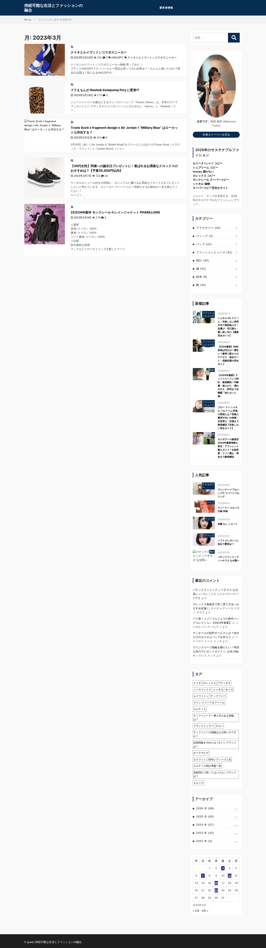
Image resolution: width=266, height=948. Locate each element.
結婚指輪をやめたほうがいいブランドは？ (214, 744)
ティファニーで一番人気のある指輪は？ (213, 717)
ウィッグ (204, 236)
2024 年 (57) (205, 824)
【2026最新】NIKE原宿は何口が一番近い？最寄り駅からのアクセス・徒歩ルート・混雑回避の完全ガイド (228, 355)
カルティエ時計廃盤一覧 (207, 765)
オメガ (229, 689)
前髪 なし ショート (228, 523)
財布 (201, 276)
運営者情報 (166, 7)
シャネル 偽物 (201, 183)
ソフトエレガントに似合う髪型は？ (228, 542)
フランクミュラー (203, 725)
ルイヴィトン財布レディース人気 (212, 759)
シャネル (218, 689)
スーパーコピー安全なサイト (210, 187)
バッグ (204, 244)
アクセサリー (208, 227)
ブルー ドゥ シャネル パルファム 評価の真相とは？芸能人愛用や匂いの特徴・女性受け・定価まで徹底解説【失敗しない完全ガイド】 (228, 418)
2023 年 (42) (205, 832)
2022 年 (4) (204, 841)
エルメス (198, 782)
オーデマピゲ (201, 752)
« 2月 (196, 910)
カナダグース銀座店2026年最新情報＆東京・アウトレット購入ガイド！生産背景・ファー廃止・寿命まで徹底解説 (228, 448)
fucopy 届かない (203, 171)
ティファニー (218, 696)
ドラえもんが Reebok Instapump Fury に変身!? (105, 90)
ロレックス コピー (204, 175)
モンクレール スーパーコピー (211, 179)
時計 (202, 260)
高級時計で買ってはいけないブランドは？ (214, 774)
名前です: (203, 121)
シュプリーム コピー (205, 167)
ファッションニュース (214, 252)
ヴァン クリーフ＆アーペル (209, 702)
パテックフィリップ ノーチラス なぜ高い (228, 558)
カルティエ (199, 709)
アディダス (224, 683)
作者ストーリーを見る (216, 134)
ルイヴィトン (201, 696)
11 (229, 875)
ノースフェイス (202, 689)
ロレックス (209, 683)
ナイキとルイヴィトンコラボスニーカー (99, 52)
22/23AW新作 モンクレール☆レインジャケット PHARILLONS (115, 212)
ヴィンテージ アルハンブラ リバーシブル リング (228, 493)
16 (216, 882)
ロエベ (219, 725)
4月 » (205, 910)
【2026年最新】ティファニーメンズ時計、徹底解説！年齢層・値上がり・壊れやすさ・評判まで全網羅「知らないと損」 (228, 386)
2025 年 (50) (205, 816)
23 (216, 890)
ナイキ (197, 683)
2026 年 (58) (205, 808)
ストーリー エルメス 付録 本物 (228, 509)
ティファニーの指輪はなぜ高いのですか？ (214, 734)
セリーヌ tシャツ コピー (208, 163)
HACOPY (117, 57)
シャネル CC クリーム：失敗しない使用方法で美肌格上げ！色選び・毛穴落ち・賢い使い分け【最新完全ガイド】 (228, 327)
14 (106, 175)
